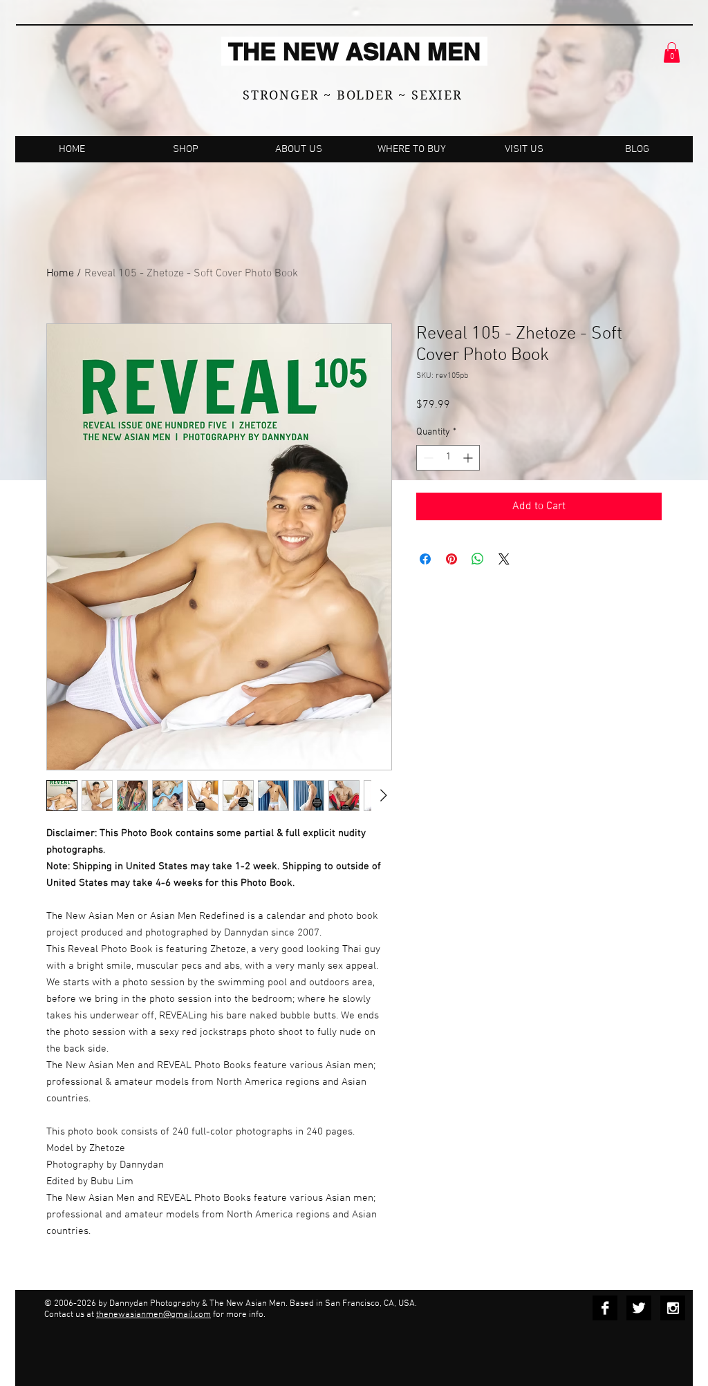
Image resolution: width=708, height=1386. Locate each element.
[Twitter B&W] (638, 1307)
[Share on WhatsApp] (477, 559)
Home (60, 274)
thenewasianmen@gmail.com (153, 1314)
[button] (671, 52)
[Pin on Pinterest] (451, 559)
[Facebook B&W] (605, 1307)
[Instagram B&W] (672, 1307)
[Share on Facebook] (425, 559)
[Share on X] (504, 559)
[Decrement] (427, 458)
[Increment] (469, 458)
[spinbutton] (448, 458)
